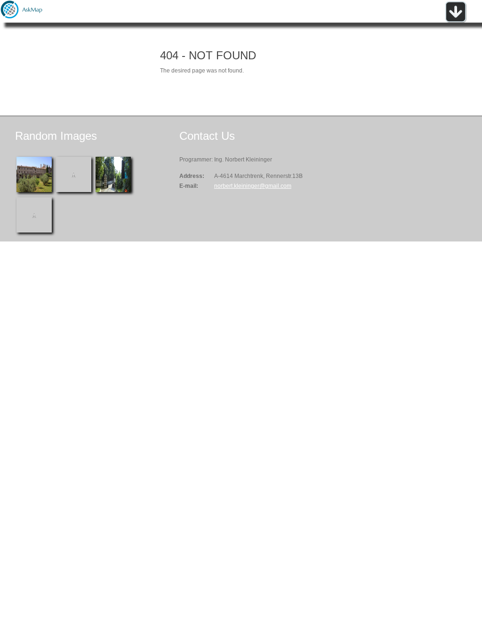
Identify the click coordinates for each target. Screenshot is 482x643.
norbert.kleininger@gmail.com (252, 186)
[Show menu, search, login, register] (455, 20)
